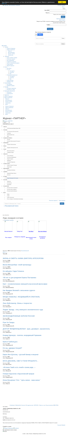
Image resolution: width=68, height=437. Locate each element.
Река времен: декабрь (9, 220)
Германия (9, 133)
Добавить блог (10, 81)
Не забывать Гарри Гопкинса (13, 271)
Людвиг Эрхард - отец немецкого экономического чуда (23, 309)
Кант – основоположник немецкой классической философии (25, 284)
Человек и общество (11, 162)
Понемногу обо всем (11, 170)
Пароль (47, 12)
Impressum (12, 405)
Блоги (5, 67)
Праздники (9, 184)
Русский (59, 5)
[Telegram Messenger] (8, 428)
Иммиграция (5, 142)
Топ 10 (8, 69)
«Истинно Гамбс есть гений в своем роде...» (19, 367)
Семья (4, 149)
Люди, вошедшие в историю (12, 178)
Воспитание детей (10, 150)
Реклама (6, 87)
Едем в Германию (11, 49)
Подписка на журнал (11, 61)
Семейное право (10, 152)
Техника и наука (6, 163)
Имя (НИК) (47, 10)
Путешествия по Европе (11, 189)
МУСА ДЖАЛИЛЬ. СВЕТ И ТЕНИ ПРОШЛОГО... (20, 361)
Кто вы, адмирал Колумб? (12, 348)
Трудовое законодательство (12, 147)
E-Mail (48, 24)
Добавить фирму (10, 85)
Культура (5, 179)
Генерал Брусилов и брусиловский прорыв (18, 373)
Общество (5, 153)
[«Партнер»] (6, 5)
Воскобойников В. (25, 250)
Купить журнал (62, 200)
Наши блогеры (10, 80)
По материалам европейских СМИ (13, 128)
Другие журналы (10, 65)
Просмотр (9, 92)
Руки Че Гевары (8, 322)
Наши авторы (10, 64)
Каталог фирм (7, 83)
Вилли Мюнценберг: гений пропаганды (17, 264)
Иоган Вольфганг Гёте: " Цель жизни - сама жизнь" (21, 380)
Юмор (8, 194)
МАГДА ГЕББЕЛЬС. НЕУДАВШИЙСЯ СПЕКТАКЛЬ (21, 296)
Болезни (8, 174)
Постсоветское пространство (12, 131)
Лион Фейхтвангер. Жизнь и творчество (17, 303)
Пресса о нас (42, 405)
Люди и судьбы (10, 158)
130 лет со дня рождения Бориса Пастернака (19, 277)
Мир (8, 136)
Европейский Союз (10, 134)
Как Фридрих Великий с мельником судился (19, 290)
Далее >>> (5, 252)
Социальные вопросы (7, 137)
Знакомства (10, 55)
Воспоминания (11, 52)
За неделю (12, 71)
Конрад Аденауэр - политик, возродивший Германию (22, 335)
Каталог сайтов (11, 53)
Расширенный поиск (11, 206)
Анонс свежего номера (12, 57)
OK (62, 2)
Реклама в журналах (11, 88)
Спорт (8, 195)
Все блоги (9, 68)
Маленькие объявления (9, 91)
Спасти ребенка (10, 155)
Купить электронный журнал (13, 63)
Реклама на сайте (11, 89)
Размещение (10, 93)
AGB (54, 405)
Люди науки (9, 166)
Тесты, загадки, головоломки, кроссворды (15, 198)
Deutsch (63, 5)
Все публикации (10, 60)
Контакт (23, 405)
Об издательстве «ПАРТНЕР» (32, 405)
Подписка (6, 95)
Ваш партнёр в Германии (14, 5)
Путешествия (6, 186)
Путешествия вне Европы (12, 190)
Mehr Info (4, 3)
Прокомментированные (12, 75)
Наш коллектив (49, 405)
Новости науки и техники (12, 165)
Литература (9, 182)
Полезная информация (11, 157)
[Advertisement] (34, 211)
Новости (10, 51)
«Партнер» (6, 56)
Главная (6, 47)
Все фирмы (9, 84)
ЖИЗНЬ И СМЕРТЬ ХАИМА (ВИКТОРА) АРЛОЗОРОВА (23, 258)
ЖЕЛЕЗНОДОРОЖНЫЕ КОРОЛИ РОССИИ (19, 316)
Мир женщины (6, 168)
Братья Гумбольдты (10, 341)
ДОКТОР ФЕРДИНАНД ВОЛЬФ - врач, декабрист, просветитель (26, 329)
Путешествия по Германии (12, 187)
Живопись (9, 181)
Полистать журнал (11, 59)
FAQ (57, 405)
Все (10, 73)
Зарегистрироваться (60, 18)
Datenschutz (18, 405)
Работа (4, 146)
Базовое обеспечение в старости (13, 141)
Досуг (6, 104)
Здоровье (5, 171)
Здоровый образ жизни (11, 173)
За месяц (12, 72)
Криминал (9, 160)
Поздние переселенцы (11, 144)
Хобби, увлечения (10, 197)
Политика (5, 129)
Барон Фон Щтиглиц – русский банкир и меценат (21, 354)
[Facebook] (16, 428)
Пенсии (8, 139)
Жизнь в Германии (11, 48)
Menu (3, 45)
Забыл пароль (62, 20)
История (5, 176)
